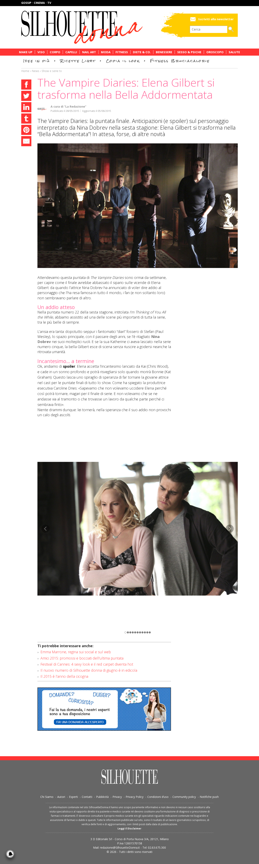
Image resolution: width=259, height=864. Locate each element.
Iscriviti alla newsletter (216, 19)
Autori (61, 797)
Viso (41, 52)
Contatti (87, 797)
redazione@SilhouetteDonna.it (120, 847)
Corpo (55, 52)
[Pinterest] (26, 130)
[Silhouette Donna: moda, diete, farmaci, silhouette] (99, 27)
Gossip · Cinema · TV (36, 3)
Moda (105, 52)
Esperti (73, 797)
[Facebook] (26, 85)
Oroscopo (215, 52)
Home (25, 71)
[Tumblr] (26, 119)
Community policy (184, 797)
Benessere (164, 52)
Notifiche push (209, 797)
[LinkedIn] (26, 107)
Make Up (25, 52)
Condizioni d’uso (158, 797)
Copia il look (123, 61)
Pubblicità (102, 797)
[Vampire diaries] (137, 205)
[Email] (26, 141)
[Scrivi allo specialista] (104, 709)
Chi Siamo (46, 797)
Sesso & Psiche (189, 52)
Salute (234, 52)
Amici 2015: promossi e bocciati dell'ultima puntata (81, 658)
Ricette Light (78, 61)
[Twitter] (26, 96)
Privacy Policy (134, 797)
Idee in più (36, 61)
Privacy (117, 797)
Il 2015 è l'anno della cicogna (64, 676)
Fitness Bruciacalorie (180, 61)
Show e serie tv (52, 71)
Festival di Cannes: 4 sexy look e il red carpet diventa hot (86, 664)
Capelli (71, 52)
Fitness (122, 52)
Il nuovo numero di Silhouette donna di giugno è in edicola (88, 670)
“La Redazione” (75, 106)
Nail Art (89, 52)
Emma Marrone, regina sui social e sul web (75, 651)
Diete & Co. (142, 52)
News (35, 71)
